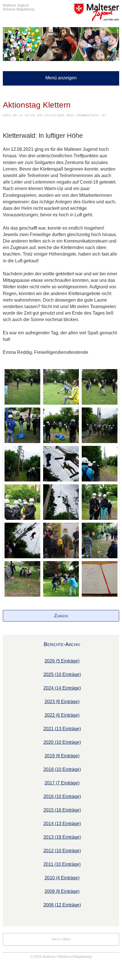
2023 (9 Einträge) (62, 701)
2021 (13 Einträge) (62, 728)
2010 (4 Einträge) (62, 877)
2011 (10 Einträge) (62, 864)
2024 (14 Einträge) (62, 688)
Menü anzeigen (61, 77)
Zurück (61, 615)
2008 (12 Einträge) (62, 904)
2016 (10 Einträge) (62, 796)
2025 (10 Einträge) (62, 674)
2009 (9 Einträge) (62, 891)
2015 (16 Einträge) (62, 810)
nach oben (61, 938)
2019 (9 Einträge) (62, 755)
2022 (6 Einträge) (62, 715)
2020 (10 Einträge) (62, 742)
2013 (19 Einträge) (62, 837)
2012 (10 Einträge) (62, 850)
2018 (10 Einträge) (62, 769)
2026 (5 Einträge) (62, 661)
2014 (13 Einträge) (62, 823)
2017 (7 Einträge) (62, 782)
